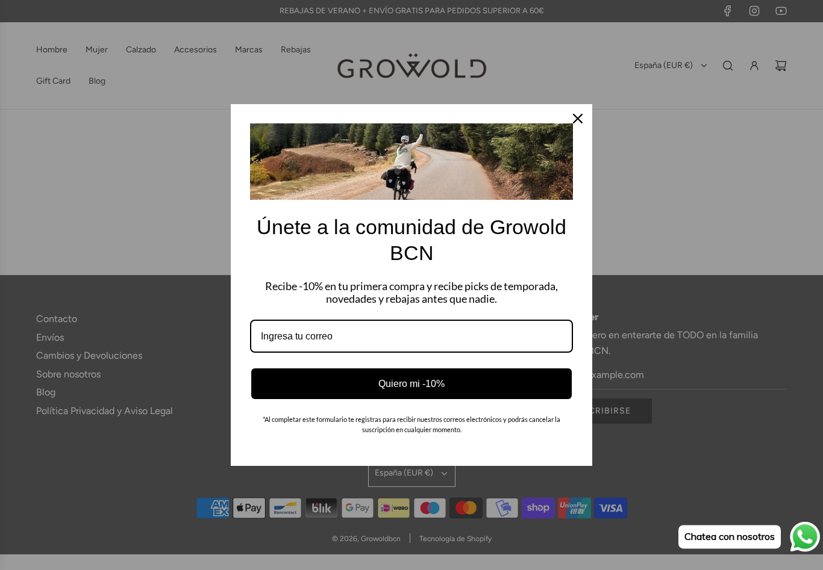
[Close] (577, 118)
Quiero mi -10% (411, 384)
